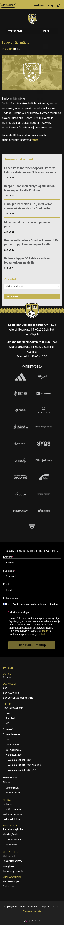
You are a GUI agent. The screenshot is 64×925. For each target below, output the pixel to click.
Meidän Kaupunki (14, 839)
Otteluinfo (8, 729)
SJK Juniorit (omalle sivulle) (18, 697)
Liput (8, 713)
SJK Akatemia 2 (13, 749)
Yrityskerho (11, 844)
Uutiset (18, 49)
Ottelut (8, 704)
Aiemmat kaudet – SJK (19, 760)
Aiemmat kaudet (14, 754)
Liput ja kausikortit (13, 707)
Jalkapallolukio (11, 819)
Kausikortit (11, 718)
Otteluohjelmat (11, 734)
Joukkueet (10, 683)
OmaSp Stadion (12, 809)
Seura (7, 800)
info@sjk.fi (32, 334)
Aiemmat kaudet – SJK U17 (22, 770)
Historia (7, 804)
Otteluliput (8, 5)
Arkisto (7, 677)
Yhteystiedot (12, 852)
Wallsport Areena (12, 814)
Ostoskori (8, 886)
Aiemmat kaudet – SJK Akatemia (24, 765)
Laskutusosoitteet (13, 861)
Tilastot (7, 782)
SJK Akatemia (11, 692)
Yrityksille (10, 825)
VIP (7, 723)
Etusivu (8, 668)
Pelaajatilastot (13, 792)
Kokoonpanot (10, 777)
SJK (5, 687)
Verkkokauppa (41, 5)
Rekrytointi (9, 866)
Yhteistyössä (10, 834)
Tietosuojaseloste (13, 871)
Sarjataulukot (12, 787)
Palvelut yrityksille (13, 829)
